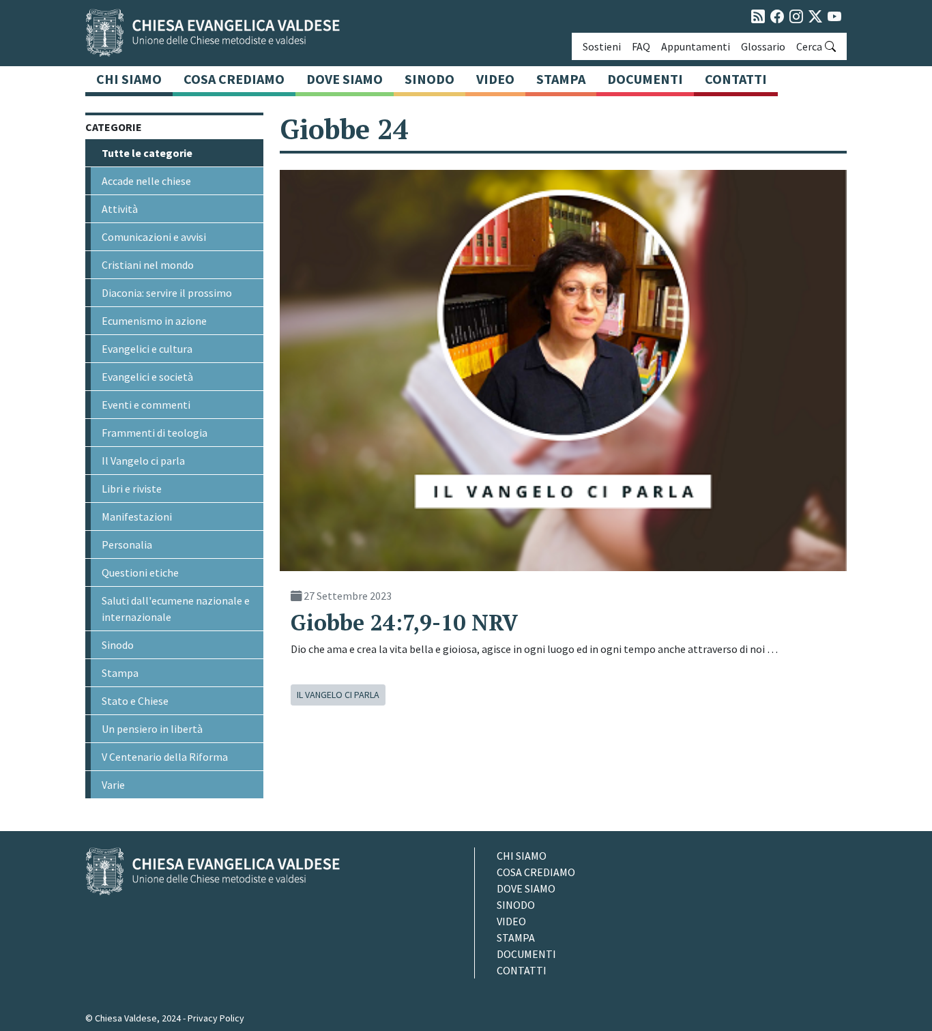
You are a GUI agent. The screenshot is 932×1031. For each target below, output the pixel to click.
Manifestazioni (137, 516)
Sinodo (429, 78)
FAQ (641, 46)
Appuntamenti (695, 46)
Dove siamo (344, 78)
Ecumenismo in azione (154, 321)
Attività (120, 209)
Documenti (645, 78)
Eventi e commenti (146, 404)
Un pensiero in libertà (152, 729)
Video (495, 78)
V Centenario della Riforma (165, 757)
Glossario (763, 46)
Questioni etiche (140, 572)
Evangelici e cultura (147, 348)
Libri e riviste (132, 488)
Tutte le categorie (147, 153)
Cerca (809, 46)
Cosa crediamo (234, 78)
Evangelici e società (147, 376)
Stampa (560, 78)
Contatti (736, 78)
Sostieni (602, 46)
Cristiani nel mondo (148, 265)
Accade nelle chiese (146, 181)
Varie (113, 785)
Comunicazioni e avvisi (154, 237)
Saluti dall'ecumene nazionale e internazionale (176, 609)
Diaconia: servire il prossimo (167, 293)
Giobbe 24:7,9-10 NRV (404, 622)
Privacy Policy (216, 1018)
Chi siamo (129, 78)
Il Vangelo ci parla (143, 460)
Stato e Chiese (135, 701)
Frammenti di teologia (154, 432)
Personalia (127, 544)
